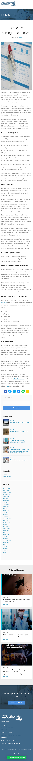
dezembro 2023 (7, 492)
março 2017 (6, 550)
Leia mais (5, 604)
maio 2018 (5, 536)
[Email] (27, 391)
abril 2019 (5, 514)
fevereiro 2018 (7, 540)
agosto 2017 (6, 542)
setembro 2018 (7, 528)
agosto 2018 (6, 530)
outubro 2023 (6, 494)
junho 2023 (6, 500)
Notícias (20, 37)
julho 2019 (5, 508)
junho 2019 (6, 510)
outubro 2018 (6, 526)
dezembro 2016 (7, 552)
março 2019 (6, 516)
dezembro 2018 (7, 522)
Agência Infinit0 (27, 749)
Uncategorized (7, 476)
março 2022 (6, 504)
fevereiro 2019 (7, 518)
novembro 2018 (7, 524)
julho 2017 (5, 544)
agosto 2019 (6, 506)
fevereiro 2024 (7, 488)
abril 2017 (5, 548)
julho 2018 (5, 532)
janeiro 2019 (6, 520)
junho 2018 (6, 534)
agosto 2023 (6, 496)
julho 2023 (5, 498)
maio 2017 (5, 546)
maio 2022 (5, 502)
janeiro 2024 (6, 490)
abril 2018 (5, 538)
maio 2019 (5, 512)
